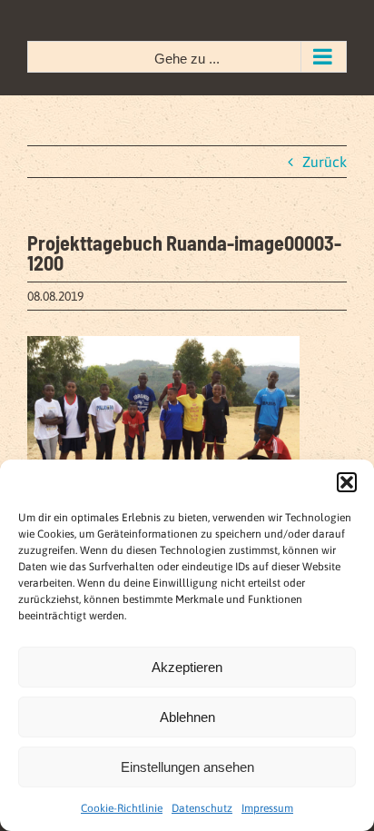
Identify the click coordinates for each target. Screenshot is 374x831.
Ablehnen (187, 717)
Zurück (324, 161)
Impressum (267, 808)
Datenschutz (202, 808)
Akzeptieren (187, 667)
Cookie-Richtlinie (121, 808)
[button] (347, 482)
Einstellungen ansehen (187, 767)
